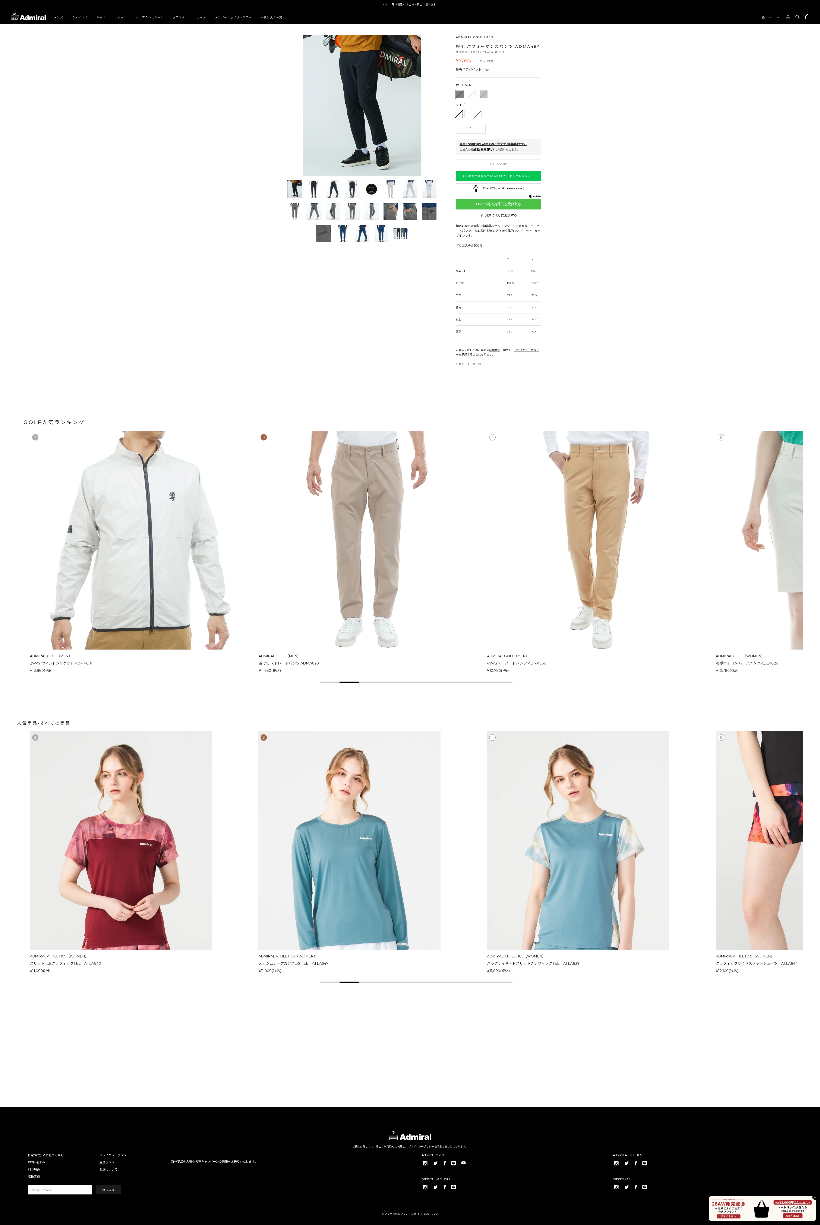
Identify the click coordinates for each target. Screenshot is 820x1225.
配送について (108, 1169)
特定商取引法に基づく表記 (46, 1155)
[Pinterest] (479, 364)
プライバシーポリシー (421, 1146)
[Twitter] (474, 364)
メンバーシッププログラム (233, 17)
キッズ (101, 17)
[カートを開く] (807, 16)
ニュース (200, 17)
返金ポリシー (108, 1162)
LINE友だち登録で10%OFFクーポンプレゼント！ (498, 176)
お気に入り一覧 (272, 17)
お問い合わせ (37, 1162)
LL (478, 114)
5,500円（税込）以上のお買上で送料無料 (410, 4)
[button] (330, 682)
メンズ (58, 17)
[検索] (797, 17)
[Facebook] (468, 364)
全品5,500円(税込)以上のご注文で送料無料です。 (493, 144)
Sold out (498, 164)
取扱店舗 (34, 1176)
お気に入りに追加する (501, 215)
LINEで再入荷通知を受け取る (498, 204)
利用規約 (494, 350)
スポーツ (121, 17)
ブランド (179, 17)
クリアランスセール (150, 17)
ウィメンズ (80, 17)
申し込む (108, 1189)
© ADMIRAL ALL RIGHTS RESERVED (410, 1213)
